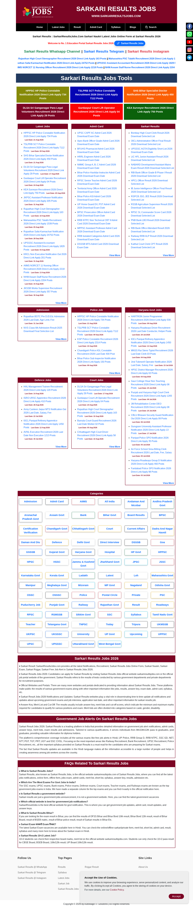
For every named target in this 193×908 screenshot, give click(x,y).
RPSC (30, 614)
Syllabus (116, 27)
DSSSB (136, 542)
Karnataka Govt (30, 575)
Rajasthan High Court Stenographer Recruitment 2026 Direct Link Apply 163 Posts (58, 58)
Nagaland (136, 585)
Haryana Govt (83, 552)
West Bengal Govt (110, 644)
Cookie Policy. (117, 890)
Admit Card (96, 27)
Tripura (136, 624)
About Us (143, 867)
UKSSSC (57, 634)
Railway (83, 604)
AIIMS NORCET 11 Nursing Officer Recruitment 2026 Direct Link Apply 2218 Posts (44, 269)
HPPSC (162, 552)
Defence (57, 542)
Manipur (30, 585)
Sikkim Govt (83, 614)
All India (110, 501)
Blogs (133, 27)
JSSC (162, 561)
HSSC (56, 561)
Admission (30, 501)
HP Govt (136, 552)
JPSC (136, 561)
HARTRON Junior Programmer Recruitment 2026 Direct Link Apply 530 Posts (151, 319)
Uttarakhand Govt (83, 644)
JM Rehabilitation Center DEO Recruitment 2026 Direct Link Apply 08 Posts (150, 407)
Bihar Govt (109, 515)
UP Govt (110, 634)
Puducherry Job (30, 604)
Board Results (136, 515)
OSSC (30, 595)
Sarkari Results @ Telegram (32, 872)
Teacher (30, 624)
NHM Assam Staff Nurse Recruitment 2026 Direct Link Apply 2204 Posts (126, 67)
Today (109, 624)
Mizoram (83, 585)
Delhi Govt (83, 542)
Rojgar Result (92, 867)
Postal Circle (109, 595)
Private (136, 595)
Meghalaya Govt (57, 585)
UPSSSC (57, 644)
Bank (83, 515)
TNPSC (83, 624)
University (83, 634)
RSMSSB (56, 614)
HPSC (30, 561)
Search (152, 27)
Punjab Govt (56, 604)
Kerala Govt (57, 575)
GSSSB (30, 552)
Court (109, 528)
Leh (136, 575)
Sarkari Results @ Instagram (32, 878)
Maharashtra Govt (162, 575)
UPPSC (162, 634)
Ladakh (83, 575)
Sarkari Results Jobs (132, 43)
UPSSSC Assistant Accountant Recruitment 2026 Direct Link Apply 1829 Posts (141, 63)
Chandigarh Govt (57, 528)
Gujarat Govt (57, 552)
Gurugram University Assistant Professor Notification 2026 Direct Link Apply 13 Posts (151, 429)
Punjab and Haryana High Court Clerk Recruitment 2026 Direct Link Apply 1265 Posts (151, 395)
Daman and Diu (30, 542)
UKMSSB (162, 624)
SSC (109, 614)
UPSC (30, 644)
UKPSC (30, 634)
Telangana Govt (56, 624)
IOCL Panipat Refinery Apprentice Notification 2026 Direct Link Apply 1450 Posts (44, 424)
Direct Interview (109, 542)
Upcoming (136, 634)
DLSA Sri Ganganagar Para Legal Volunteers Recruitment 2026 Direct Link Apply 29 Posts (44, 170)
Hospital (110, 552)
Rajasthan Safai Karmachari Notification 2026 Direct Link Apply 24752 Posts (56, 63)
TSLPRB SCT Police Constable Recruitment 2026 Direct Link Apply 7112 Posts (44, 147)
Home (39, 27)
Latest (109, 575)
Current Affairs (136, 528)
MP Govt (110, 585)
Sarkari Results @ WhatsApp (32, 867)
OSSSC (56, 595)
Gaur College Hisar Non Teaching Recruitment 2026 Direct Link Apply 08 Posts (150, 384)
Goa (162, 542)
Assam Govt (56, 515)
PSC (162, 595)
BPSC (162, 515)
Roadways (162, 604)
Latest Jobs (58, 27)
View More (61, 303)
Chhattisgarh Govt (83, 528)
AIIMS (83, 501)
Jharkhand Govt (109, 561)
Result (77, 27)
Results (62, 867)
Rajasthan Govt (109, 604)
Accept (176, 896)
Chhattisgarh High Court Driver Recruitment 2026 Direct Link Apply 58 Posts (96, 435)
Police (83, 595)
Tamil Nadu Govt (162, 614)
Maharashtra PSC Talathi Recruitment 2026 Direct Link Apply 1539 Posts (143, 58)
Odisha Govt (162, 585)
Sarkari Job (63, 883)
